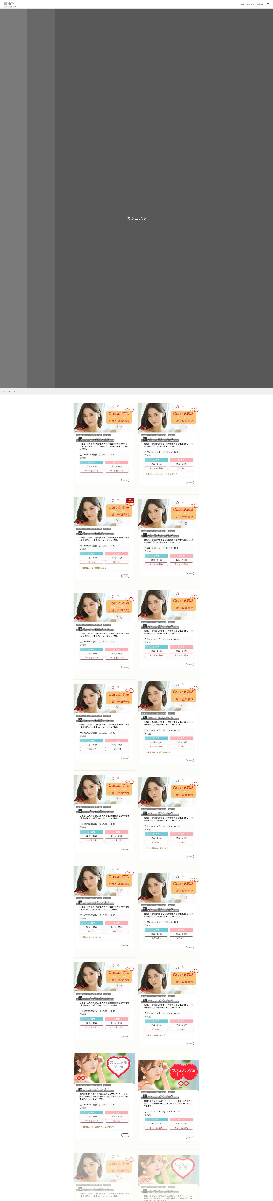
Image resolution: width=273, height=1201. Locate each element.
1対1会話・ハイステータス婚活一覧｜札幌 (89, 435)
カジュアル (107, 435)
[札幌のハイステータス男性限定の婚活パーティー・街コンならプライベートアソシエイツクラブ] (9, 3)
